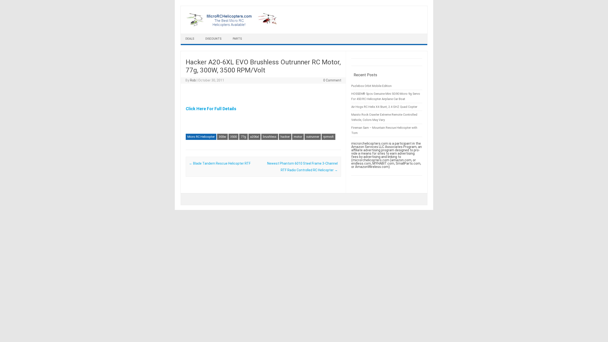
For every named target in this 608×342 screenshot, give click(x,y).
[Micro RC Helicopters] (232, 25)
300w (222, 136)
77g (243, 136)
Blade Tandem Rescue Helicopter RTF (220, 163)
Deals (189, 38)
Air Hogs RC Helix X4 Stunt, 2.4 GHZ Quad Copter (384, 107)
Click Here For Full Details (211, 108)
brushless (269, 136)
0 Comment (332, 80)
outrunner (312, 136)
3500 (233, 136)
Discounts (213, 38)
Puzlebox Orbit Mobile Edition (371, 86)
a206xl (254, 136)
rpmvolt (328, 136)
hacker (285, 136)
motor (298, 136)
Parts (237, 38)
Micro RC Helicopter (201, 136)
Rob (193, 80)
